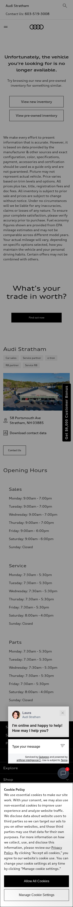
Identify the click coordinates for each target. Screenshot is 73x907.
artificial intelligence (29, 760)
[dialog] (36, 845)
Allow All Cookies (36, 881)
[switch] (63, 773)
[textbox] (38, 746)
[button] (38, 735)
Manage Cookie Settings (36, 895)
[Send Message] (63, 746)
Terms (64, 760)
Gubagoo (44, 756)
